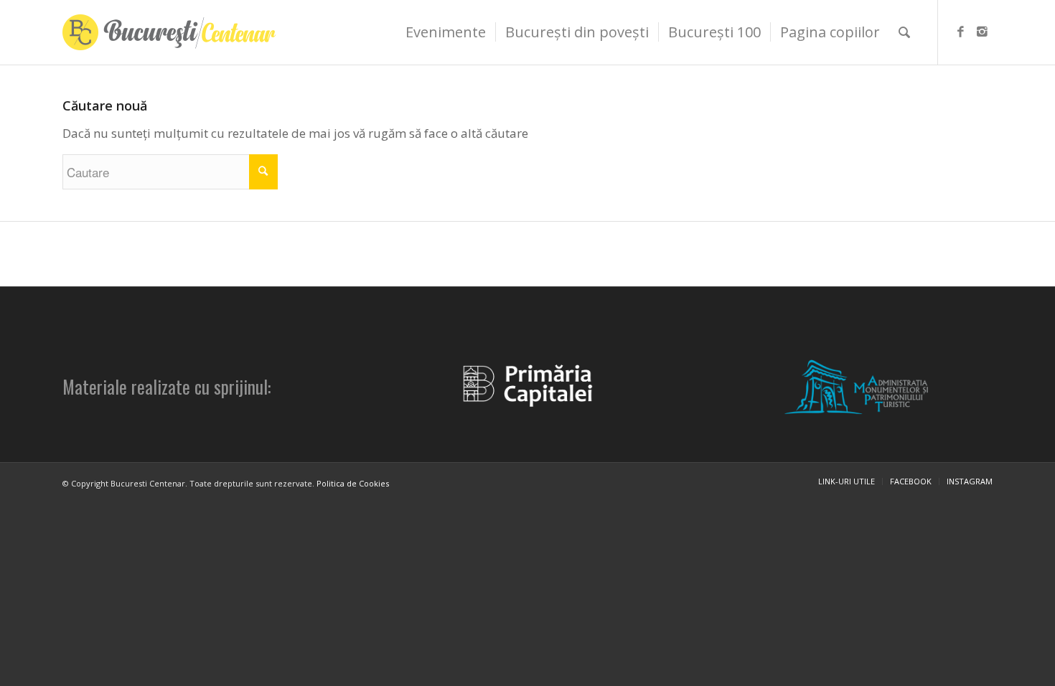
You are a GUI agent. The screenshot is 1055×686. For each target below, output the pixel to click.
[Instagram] (982, 31)
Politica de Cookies (352, 483)
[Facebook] (960, 31)
